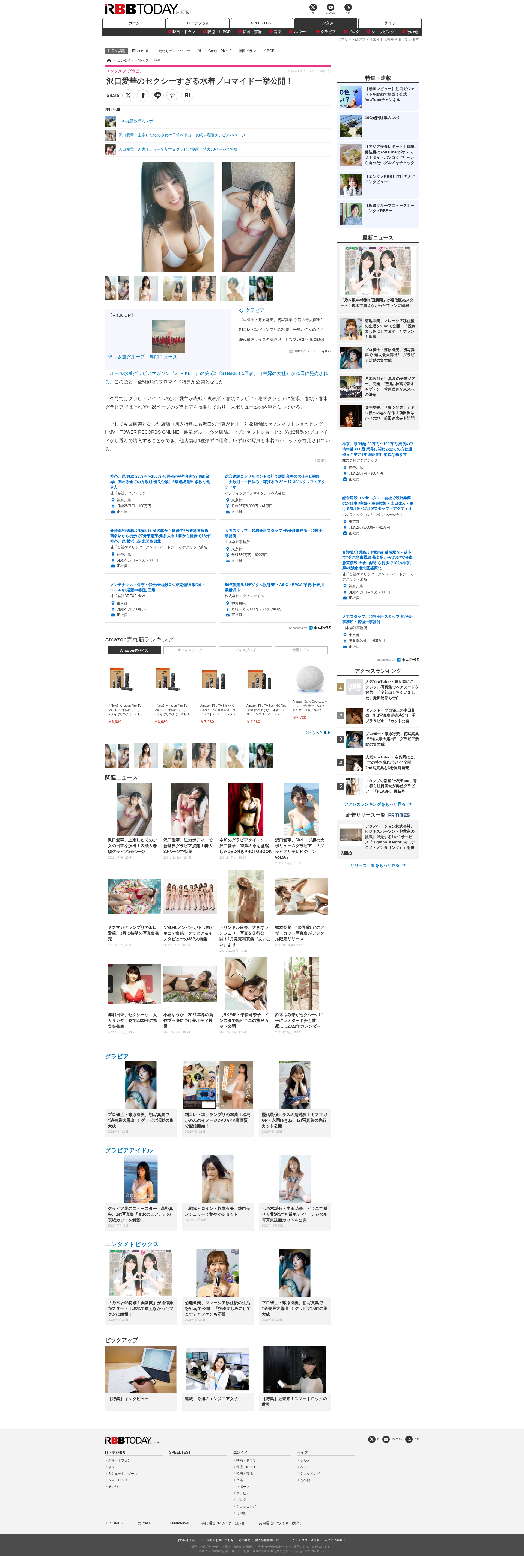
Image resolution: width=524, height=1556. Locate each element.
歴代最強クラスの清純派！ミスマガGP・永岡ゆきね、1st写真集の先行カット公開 (309, 339)
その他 (412, 31)
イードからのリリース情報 (302, 1540)
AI (199, 51)
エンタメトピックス (132, 1244)
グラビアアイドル (129, 1150)
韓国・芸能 (252, 31)
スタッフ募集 (333, 1540)
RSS (417, 1439)
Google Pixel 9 (219, 51)
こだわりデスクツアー (172, 51)
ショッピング (382, 31)
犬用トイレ (301, 650)
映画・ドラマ (183, 31)
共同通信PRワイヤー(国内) (222, 1523)
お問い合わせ (187, 1540)
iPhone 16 (140, 51)
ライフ (390, 23)
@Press (144, 1523)
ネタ (111, 1467)
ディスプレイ (245, 650)
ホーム (134, 23)
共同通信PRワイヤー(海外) (280, 1523)
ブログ (353, 31)
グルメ (305, 1460)
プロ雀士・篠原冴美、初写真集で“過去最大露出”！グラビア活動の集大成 (301, 319)
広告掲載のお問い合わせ (217, 1540)
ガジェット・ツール (123, 1473)
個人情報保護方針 (267, 1540)
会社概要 (244, 1540)
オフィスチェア (189, 650)
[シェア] (143, 95)
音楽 (277, 31)
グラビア (328, 31)
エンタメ (326, 23)
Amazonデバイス (134, 651)
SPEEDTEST (262, 23)
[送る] (158, 95)
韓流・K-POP (219, 31)
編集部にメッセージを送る (313, 351)
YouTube (397, 1439)
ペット (305, 1467)
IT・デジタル (198, 23)
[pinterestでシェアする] (172, 95)
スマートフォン (119, 1460)
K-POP (269, 51)
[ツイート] (128, 95)
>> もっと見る (318, 732)
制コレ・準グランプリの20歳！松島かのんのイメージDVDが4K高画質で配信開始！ (310, 329)
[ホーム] (108, 61)
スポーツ (301, 31)
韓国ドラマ (247, 51)
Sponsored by (298, 627)
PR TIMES (114, 1523)
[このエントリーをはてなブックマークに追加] (187, 95)
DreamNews (179, 1523)
